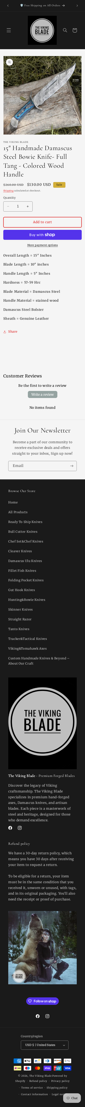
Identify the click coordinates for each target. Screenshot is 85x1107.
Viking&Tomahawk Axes (27, 648)
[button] (8, 30)
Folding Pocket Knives (26, 580)
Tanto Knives (19, 629)
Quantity (9, 198)
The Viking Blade (40, 1075)
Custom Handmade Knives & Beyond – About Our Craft (39, 661)
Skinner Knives (20, 609)
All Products (18, 512)
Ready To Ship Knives (25, 522)
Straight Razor (20, 619)
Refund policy (38, 1081)
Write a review (42, 394)
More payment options (42, 245)
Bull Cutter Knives (22, 532)
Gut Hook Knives (21, 590)
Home (13, 502)
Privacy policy (60, 1081)
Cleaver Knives (20, 551)
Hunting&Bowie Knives (26, 600)
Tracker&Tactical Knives (27, 639)
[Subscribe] (72, 466)
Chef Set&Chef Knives (25, 541)
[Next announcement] (77, 5)
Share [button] (13, 331)
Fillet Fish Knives (22, 571)
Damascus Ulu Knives (25, 561)
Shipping (8, 190)
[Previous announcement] (7, 5)
